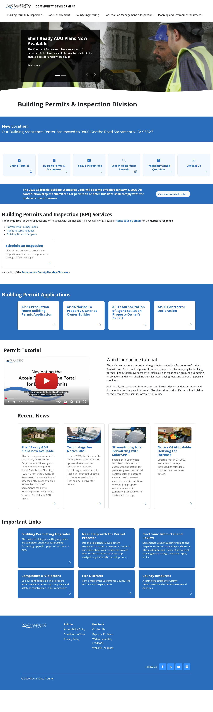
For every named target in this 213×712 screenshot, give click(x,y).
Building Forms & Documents (54, 167)
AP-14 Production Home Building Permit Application (37, 310)
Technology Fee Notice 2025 (79, 449)
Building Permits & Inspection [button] (24, 15)
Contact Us (193, 165)
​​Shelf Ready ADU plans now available (38, 449)
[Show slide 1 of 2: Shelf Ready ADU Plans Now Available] (57, 75)
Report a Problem (102, 634)
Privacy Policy (72, 639)
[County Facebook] (162, 666)
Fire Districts (92, 576)
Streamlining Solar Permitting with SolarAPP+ (127, 451)
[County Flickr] (187, 666)
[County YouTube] (178, 666)
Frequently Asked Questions (159, 167)
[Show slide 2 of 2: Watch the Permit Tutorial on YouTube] (63, 75)
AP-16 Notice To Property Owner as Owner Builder (82, 310)
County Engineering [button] (87, 15)
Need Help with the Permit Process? (103, 536)
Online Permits (19, 165)
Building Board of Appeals (22, 234)
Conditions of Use (74, 634)
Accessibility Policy (74, 629)
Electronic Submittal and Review (163, 536)
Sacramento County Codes (22, 227)
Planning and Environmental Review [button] (179, 15)
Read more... (35, 65)
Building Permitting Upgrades (46, 534)
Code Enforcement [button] (59, 15)
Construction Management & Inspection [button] (128, 15)
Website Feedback (102, 648)
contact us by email (128, 220)
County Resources (157, 576)
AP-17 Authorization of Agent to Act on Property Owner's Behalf (128, 312)
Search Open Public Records (123, 167)
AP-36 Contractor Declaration (171, 309)
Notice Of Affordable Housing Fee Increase (174, 451)
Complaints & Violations (41, 576)
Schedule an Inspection (24, 246)
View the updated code (172, 194)
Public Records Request (20, 230)
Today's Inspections (89, 165)
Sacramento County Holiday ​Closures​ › (46, 272)
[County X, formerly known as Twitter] (170, 666)
